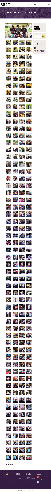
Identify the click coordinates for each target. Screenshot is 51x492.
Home (28, 4)
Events (35, 4)
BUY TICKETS (39, 4)
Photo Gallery (11, 464)
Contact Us (48, 4)
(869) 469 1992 (19, 478)
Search (35, 34)
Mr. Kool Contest (28, 477)
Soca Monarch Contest (29, 479)
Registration (44, 4)
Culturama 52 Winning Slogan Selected (42, 476)
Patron (32, 4)
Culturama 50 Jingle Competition (30, 478)
